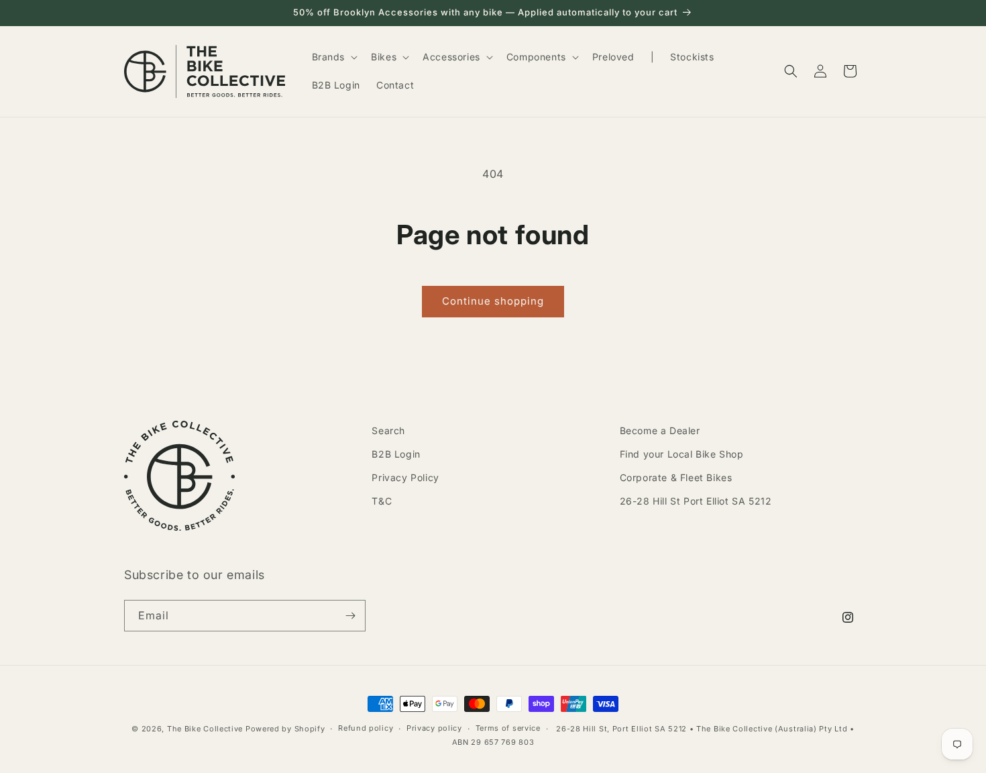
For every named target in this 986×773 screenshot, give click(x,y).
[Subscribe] (350, 615)
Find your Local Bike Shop (682, 454)
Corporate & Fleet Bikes (676, 477)
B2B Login (396, 454)
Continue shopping (493, 301)
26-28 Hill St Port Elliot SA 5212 (696, 501)
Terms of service (508, 728)
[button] (334, 57)
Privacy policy (434, 728)
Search (388, 430)
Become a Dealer (660, 430)
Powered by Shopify (285, 728)
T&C (382, 501)
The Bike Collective (205, 728)
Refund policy (365, 728)
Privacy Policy (405, 477)
